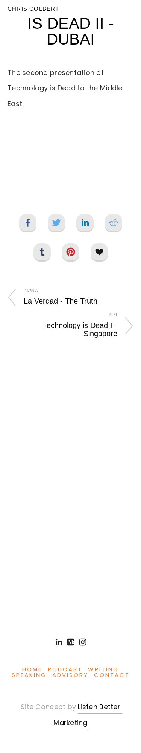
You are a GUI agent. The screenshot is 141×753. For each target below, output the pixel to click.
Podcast (65, 670)
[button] (71, 160)
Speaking (29, 675)
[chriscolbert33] (82, 642)
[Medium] (70, 642)
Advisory (70, 675)
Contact (112, 675)
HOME (32, 670)
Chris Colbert (33, 9)
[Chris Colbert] (58, 642)
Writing (103, 670)
